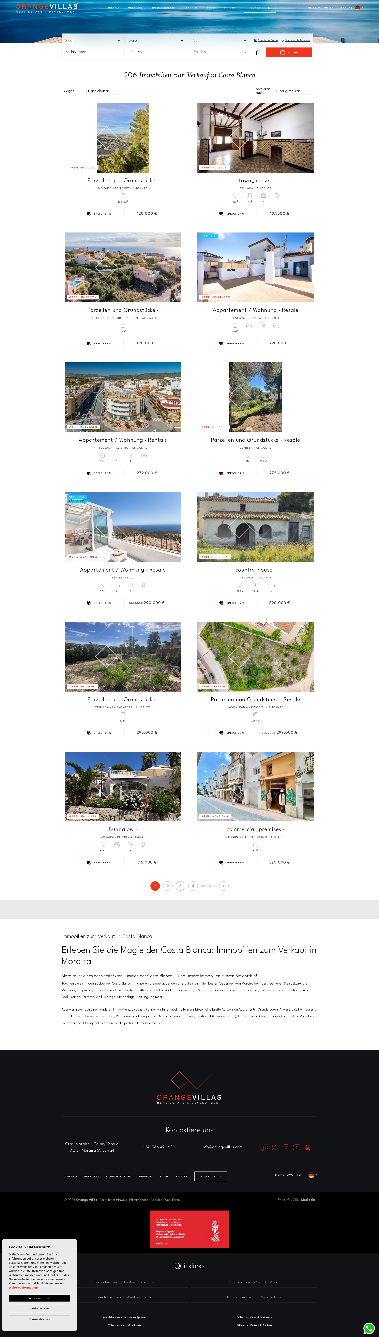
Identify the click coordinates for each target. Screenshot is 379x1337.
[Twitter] (276, 1147)
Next (175, 138)
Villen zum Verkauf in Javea (124, 1325)
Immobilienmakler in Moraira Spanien (124, 1317)
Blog (211, 8)
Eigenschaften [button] (163, 8)
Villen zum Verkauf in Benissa (254, 1325)
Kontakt (257, 8)
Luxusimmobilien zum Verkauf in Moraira (254, 1282)
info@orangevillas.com (222, 1147)
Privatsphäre (138, 1200)
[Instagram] (286, 1147)
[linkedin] (308, 1147)
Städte (229, 8)
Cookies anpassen (39, 1308)
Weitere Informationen (24, 1287)
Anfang (113, 8)
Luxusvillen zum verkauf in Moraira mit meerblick (125, 1282)
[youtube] (297, 1147)
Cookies (156, 1200)
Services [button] (191, 8)
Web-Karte (172, 1200)
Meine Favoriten (321, 8)
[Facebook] (265, 1147)
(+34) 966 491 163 (157, 1147)
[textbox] (94, 41)
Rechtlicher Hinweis (113, 1200)
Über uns (135, 8)
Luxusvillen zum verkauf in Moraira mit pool (254, 1297)
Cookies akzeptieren (39, 1298)
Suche (292, 52)
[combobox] (93, 40)
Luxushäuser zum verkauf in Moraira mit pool (125, 1297)
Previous (70, 138)
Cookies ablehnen (39, 1319)
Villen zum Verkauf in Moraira (254, 1317)
